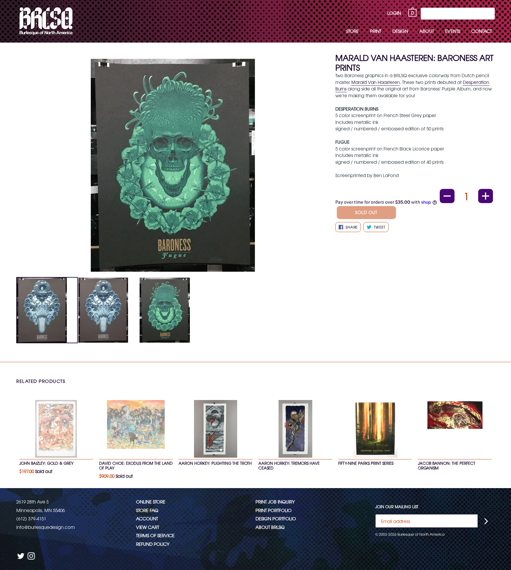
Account (147, 518)
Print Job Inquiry (275, 501)
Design (400, 31)
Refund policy (152, 544)
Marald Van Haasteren (375, 82)
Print (375, 31)
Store (352, 31)
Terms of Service (155, 535)
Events (452, 31)
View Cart (147, 527)
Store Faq (147, 510)
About (426, 31)
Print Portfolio (274, 510)
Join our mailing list (396, 506)
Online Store (150, 501)
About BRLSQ (270, 527)
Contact (481, 31)
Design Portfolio (276, 518)
